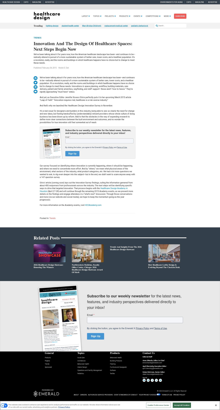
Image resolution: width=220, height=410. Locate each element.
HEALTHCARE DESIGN (11, 2)
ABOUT (76, 395)
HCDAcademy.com (93, 205)
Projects (109, 16)
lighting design (52, 26)
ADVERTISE (49, 2)
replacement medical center (116, 26)
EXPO (26, 2)
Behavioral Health (83, 364)
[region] (110, 405)
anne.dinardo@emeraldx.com (152, 363)
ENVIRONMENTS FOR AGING (171, 2)
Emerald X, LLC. (168, 391)
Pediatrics (80, 373)
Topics (96, 16)
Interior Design (82, 367)
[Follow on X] (156, 380)
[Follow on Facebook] (152, 380)
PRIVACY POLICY (179, 395)
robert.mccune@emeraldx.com (153, 374)
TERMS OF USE (167, 395)
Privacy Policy (64, 407)
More (166, 16)
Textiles (112, 373)
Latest (85, 16)
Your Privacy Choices (147, 395)
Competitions (152, 16)
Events (137, 16)
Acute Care (81, 358)
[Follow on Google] (160, 380)
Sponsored (48, 367)
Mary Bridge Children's (91, 26)
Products (123, 16)
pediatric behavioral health (142, 26)
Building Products (116, 361)
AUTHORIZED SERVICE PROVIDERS (100, 395)
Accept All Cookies (182, 405)
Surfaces (113, 370)
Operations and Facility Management (89, 370)
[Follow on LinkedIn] (144, 380)
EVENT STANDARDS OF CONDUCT (126, 395)
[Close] (216, 405)
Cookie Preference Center (158, 405)
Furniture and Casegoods (118, 367)
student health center (70, 26)
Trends (37, 38)
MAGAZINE (36, 2)
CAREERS (83, 395)
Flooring (112, 364)
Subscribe (180, 16)
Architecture (81, 361)
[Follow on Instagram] (148, 380)
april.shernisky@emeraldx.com (153, 368)
